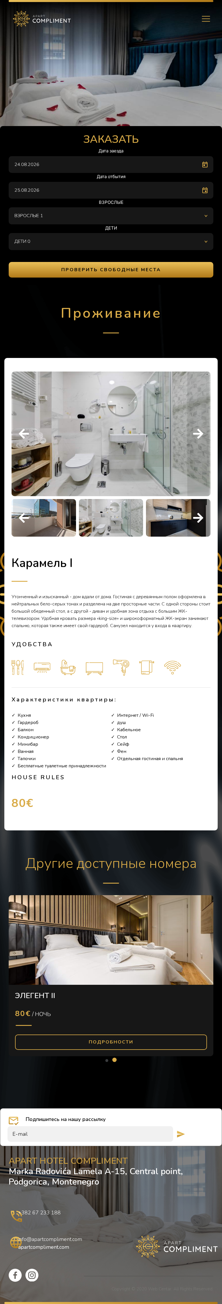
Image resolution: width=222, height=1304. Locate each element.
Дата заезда (111, 151)
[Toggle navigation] (205, 19)
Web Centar (159, 1289)
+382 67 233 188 (39, 1212)
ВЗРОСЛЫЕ (111, 202)
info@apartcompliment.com (50, 1239)
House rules (38, 777)
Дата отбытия (111, 176)
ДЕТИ (111, 228)
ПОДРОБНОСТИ (111, 1042)
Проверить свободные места (111, 270)
